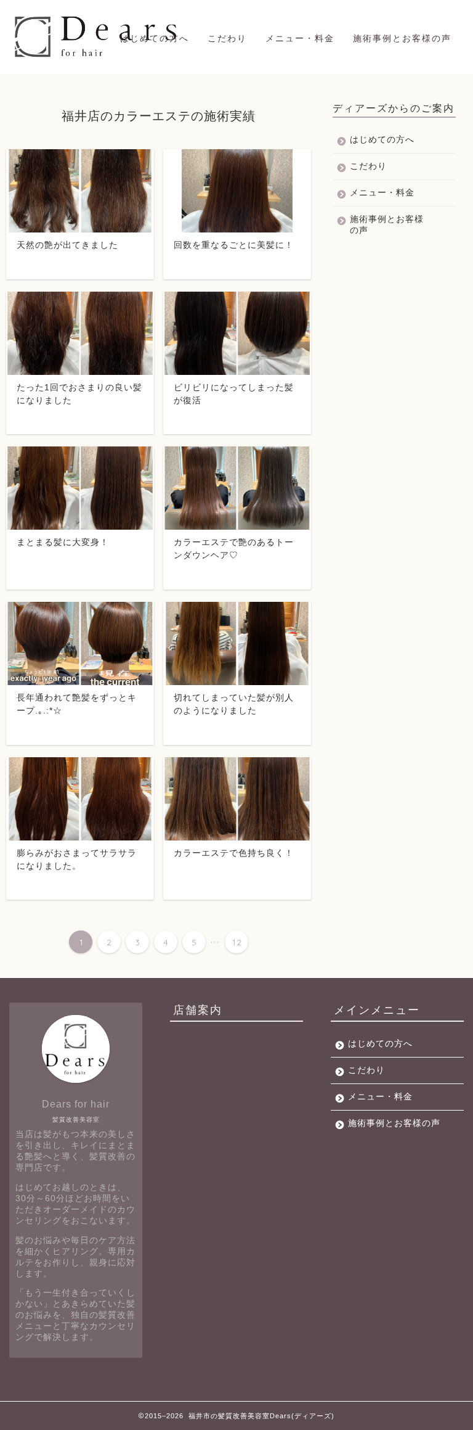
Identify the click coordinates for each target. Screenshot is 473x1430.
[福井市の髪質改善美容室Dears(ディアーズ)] (97, 57)
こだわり (227, 38)
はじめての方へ (154, 38)
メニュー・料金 (299, 38)
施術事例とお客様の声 (402, 38)
